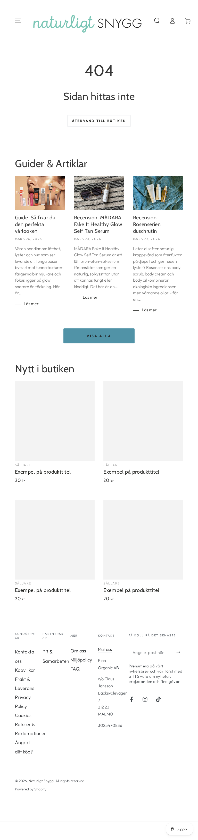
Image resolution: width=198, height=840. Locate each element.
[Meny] (18, 20)
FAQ (75, 669)
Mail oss (105, 649)
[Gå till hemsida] (87, 20)
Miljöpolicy (81, 660)
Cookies (23, 715)
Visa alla (99, 336)
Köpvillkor (25, 670)
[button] (157, 20)
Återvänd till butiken (99, 121)
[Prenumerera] (179, 652)
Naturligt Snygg (41, 781)
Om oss (78, 651)
